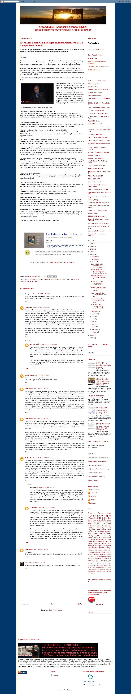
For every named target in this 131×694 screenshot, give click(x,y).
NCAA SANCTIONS (95, 518)
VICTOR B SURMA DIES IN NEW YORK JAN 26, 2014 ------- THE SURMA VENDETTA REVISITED (103, 381)
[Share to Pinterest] (56, 276)
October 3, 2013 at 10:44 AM (46, 507)
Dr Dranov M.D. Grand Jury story (98, 113)
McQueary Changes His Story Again (98, 152)
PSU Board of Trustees (102, 522)
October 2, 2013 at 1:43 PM (39, 388)
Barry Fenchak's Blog (95, 55)
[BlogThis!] (50, 276)
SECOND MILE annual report (96, 216)
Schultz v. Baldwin (93, 480)
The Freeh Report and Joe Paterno (98, 223)
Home (52, 604)
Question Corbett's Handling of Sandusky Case (97, 185)
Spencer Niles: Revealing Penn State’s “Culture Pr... (98, 277)
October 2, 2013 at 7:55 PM (39, 418)
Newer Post (24, 604)
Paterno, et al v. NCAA (95, 465)
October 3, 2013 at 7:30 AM (39, 549)
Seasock (98, 567)
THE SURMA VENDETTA (96, 396)
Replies (29, 341)
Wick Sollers (104, 567)
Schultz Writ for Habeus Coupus (97, 210)
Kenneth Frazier (103, 536)
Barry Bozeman (94, 489)
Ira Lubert (108, 547)
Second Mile (96, 537)
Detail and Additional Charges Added (99, 107)
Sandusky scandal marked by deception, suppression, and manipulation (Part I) (102, 409)
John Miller (107, 565)
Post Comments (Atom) (56, 610)
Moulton (90, 558)
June (93, 319)
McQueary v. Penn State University (98, 469)
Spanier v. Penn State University (97, 461)
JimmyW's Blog (92, 58)
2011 (91, 338)
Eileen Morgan (92, 552)
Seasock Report (93, 213)
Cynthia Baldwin (106, 537)
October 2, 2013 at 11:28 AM (41, 307)
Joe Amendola (98, 565)
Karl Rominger (99, 571)
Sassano (90, 554)
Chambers (94, 569)
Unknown (28, 388)
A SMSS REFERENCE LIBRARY (98, 89)
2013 (91, 254)
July (93, 316)
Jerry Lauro (99, 539)
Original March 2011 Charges (96, 165)
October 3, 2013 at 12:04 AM (41, 458)
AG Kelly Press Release (95, 92)
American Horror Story (94, 95)
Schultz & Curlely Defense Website (98, 203)
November (95, 259)
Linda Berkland (94, 493)
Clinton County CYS (106, 569)
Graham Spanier (104, 532)
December (95, 256)
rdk (26, 563)
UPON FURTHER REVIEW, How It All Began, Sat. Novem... (98, 271)
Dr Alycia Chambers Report (96, 110)
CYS (95, 532)
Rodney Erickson (99, 554)
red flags (76, 279)
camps (41, 279)
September (95, 311)
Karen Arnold (91, 567)
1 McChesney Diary (94, 84)
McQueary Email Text (94, 155)
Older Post (80, 604)
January (94, 332)
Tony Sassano (91, 573)
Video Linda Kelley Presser (96, 231)
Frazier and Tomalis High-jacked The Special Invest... (97, 283)
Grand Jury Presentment (95, 134)
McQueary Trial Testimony (96, 158)
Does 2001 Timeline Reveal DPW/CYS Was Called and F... (97, 265)
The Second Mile (32, 281)
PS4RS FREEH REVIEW (95, 176)
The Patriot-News (101, 560)
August (94, 314)
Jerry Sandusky (100, 520)
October (94, 262)
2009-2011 (28, 279)
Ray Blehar (29, 276)
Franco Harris (106, 543)
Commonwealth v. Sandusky (96, 476)
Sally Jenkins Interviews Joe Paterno (99, 197)
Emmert (95, 545)
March (94, 327)
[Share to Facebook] (54, 276)
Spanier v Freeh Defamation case (98, 458)
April (93, 324)
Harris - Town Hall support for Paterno (99, 140)
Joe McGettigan (91, 571)
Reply (26, 301)
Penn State (95, 513)
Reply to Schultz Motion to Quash (98, 189)
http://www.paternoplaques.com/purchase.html (60, 262)
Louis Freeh (65, 279)
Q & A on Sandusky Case (95, 182)
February (94, 329)
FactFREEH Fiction (94, 121)
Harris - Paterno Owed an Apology (98, 137)
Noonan (95, 558)
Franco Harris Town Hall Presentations (99, 127)
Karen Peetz (93, 534)
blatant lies (35, 279)
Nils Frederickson (106, 562)
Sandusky (23, 281)
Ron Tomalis (102, 558)
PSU (71, 279)
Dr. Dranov (91, 539)
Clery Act (99, 569)
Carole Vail (28, 375)
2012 (91, 335)
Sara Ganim (107, 539)
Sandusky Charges (93, 200)
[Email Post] (44, 276)
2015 (91, 249)
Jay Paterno (96, 562)
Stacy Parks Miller (107, 571)
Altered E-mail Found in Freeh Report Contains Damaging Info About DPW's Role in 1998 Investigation (103, 426)
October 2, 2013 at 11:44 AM (40, 375)
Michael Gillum (106, 556)
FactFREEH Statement (95, 124)
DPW (96, 536)
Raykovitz (108, 552)
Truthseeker (28, 307)
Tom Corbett (98, 551)
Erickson (96, 541)
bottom (101, 445)
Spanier (90, 541)
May (93, 321)
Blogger (69, 690)
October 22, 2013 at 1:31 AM (36, 563)
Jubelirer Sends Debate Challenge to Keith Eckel (98, 300)
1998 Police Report (93, 87)
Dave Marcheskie (49, 279)
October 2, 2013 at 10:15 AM (41, 294)
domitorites (58, 279)
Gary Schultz (102, 526)
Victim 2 (99, 563)
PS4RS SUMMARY (94, 179)
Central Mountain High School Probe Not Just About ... (98, 294)
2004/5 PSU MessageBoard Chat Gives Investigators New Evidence (103, 364)
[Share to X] (52, 276)
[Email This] (48, 276)
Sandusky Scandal (98, 547)
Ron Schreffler (92, 563)
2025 (91, 244)
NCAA (102, 534)
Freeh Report (104, 516)
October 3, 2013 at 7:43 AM (46, 487)
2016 (91, 246)
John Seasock (97, 556)
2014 (91, 251)
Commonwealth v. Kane (95, 473)
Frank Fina (102, 545)
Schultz (90, 545)
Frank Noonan (93, 549)
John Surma (101, 530)
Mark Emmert (101, 552)
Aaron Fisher (107, 550)
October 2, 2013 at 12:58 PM (48, 344)
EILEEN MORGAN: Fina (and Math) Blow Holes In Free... (98, 289)
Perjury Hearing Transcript (95, 168)
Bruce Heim (103, 549)
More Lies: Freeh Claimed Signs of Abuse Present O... (97, 306)
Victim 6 (105, 563)
